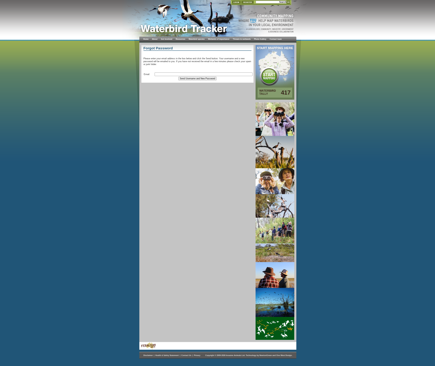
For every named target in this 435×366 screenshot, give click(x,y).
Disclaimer (148, 355)
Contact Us (186, 355)
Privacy (197, 355)
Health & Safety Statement (167, 355)
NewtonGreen (265, 355)
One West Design (284, 355)
